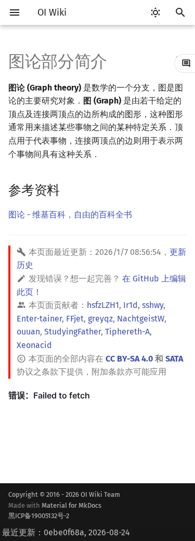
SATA (174, 359)
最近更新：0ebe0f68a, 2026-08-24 (66, 532)
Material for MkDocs (54, 510)
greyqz (100, 319)
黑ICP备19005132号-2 (38, 516)
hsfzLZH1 (103, 305)
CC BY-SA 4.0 (129, 359)
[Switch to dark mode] (155, 12)
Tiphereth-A (127, 332)
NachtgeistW (140, 319)
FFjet (75, 319)
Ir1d (130, 305)
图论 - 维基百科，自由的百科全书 (70, 215)
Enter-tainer (39, 319)
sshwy (152, 305)
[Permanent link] (69, 190)
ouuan (28, 332)
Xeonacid (34, 345)
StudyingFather (72, 332)
